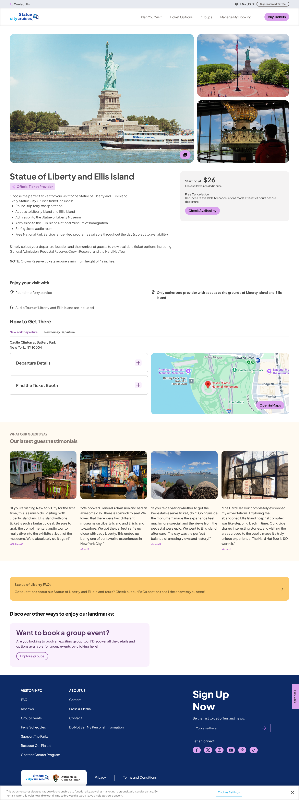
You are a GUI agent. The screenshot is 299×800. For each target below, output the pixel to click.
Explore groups (32, 656)
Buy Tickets (277, 17)
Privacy (100, 777)
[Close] (292, 792)
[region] (149, 793)
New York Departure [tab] (24, 332)
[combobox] (244, 4)
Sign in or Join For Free (273, 4)
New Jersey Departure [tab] (59, 332)
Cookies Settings (229, 792)
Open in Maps (270, 405)
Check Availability (202, 210)
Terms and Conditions (140, 777)
